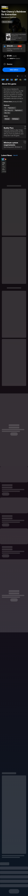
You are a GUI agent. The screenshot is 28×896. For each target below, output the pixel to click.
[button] (3, 80)
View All (15, 155)
